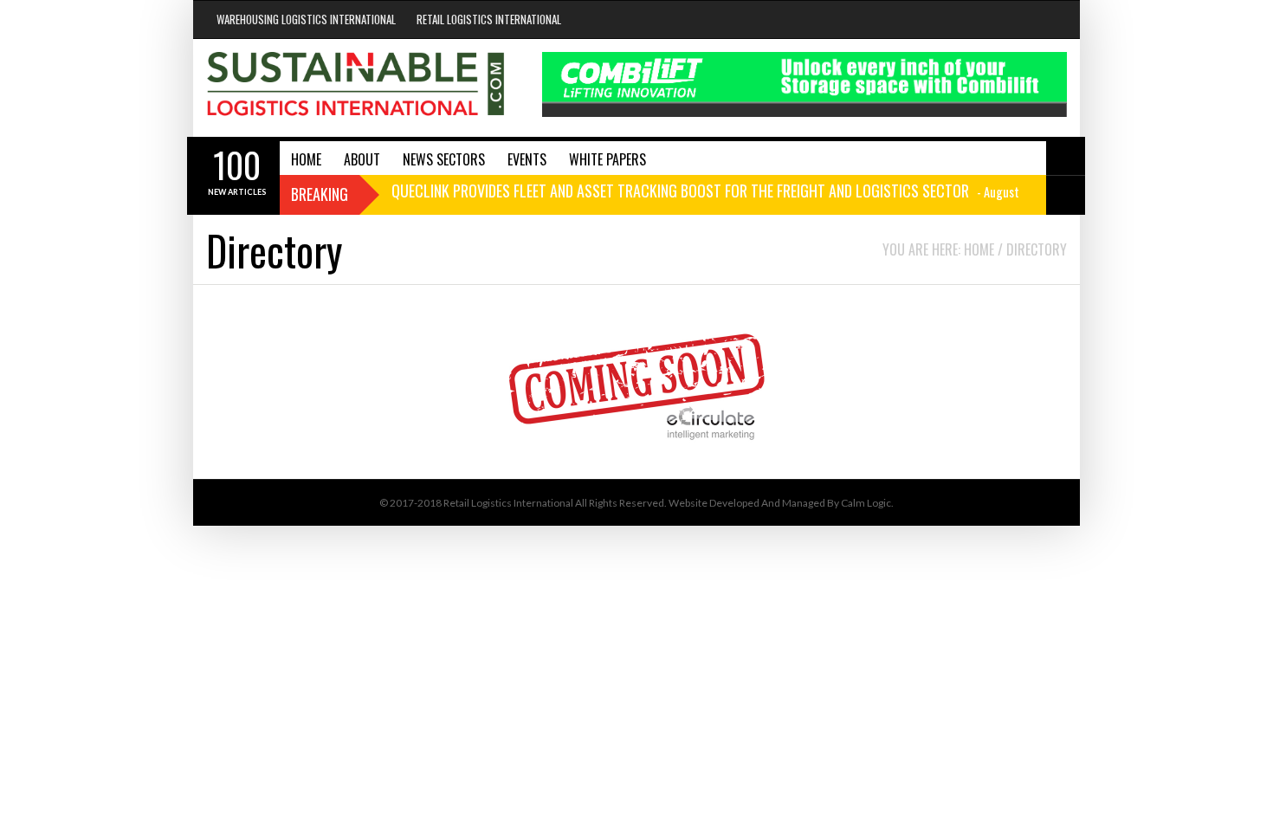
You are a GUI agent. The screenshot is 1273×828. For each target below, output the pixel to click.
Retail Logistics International (489, 19)
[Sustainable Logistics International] (356, 88)
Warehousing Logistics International (306, 19)
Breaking (319, 194)
